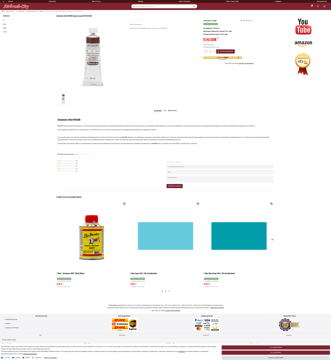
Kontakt (8, 323)
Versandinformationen (217, 308)
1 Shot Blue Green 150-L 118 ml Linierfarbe (219, 273)
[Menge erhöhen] (210, 51)
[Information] (3, 1)
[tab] (158, 110)
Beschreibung (158, 110)
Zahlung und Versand (12, 328)
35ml (4, 24)
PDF (165, 110)
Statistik (17, 357)
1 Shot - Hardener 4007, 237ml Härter (70, 273)
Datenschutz (206, 335)
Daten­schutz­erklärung (30, 354)
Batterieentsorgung (11, 319)
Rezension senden (174, 186)
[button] (222, 58)
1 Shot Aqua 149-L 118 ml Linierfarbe (143, 273)
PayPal (28, 357)
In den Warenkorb (226, 51)
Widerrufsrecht (122, 335)
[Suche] (194, 6)
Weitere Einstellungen (50, 357)
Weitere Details (172, 110)
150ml (4, 28)
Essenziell (7, 357)
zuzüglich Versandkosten (246, 63)
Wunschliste (248, 20)
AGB (40, 335)
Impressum (289, 335)
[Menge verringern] (213, 51)
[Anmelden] (318, 6)
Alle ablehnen (276, 352)
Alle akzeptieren (276, 347)
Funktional (38, 357)
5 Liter (5, 32)
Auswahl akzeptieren (276, 358)
